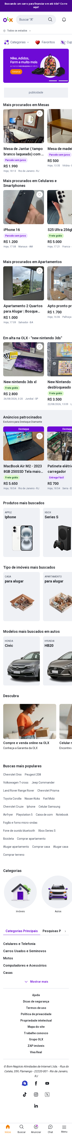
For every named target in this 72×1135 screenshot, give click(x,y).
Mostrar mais (39, 981)
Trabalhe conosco (36, 1033)
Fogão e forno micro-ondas (20, 822)
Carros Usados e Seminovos (24, 951)
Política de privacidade (36, 1014)
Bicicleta (8, 838)
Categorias (18, 42)
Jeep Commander (43, 782)
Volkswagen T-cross (15, 782)
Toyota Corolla (12, 798)
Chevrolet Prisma (48, 790)
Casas (8, 973)
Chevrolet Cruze (13, 806)
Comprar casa (41, 846)
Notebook (62, 814)
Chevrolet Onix (12, 774)
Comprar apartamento (31, 838)
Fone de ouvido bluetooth (19, 830)
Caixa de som (44, 814)
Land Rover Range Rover (18, 790)
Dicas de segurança (36, 1001)
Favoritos (48, 42)
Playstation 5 (24, 814)
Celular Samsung (49, 806)
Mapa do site (36, 1026)
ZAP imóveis (36, 1045)
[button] (36, 19)
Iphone (31, 806)
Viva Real (36, 1052)
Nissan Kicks (32, 798)
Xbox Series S (47, 830)
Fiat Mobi (49, 798)
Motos (8, 958)
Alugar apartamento (16, 846)
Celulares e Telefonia (19, 944)
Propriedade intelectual (36, 1020)
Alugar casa (60, 846)
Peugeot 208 (33, 774)
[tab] (21, 931)
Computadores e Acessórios (25, 965)
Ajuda (36, 995)
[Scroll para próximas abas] (65, 931)
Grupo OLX (36, 1039)
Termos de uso (36, 1007)
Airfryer (8, 814)
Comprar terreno (13, 854)
